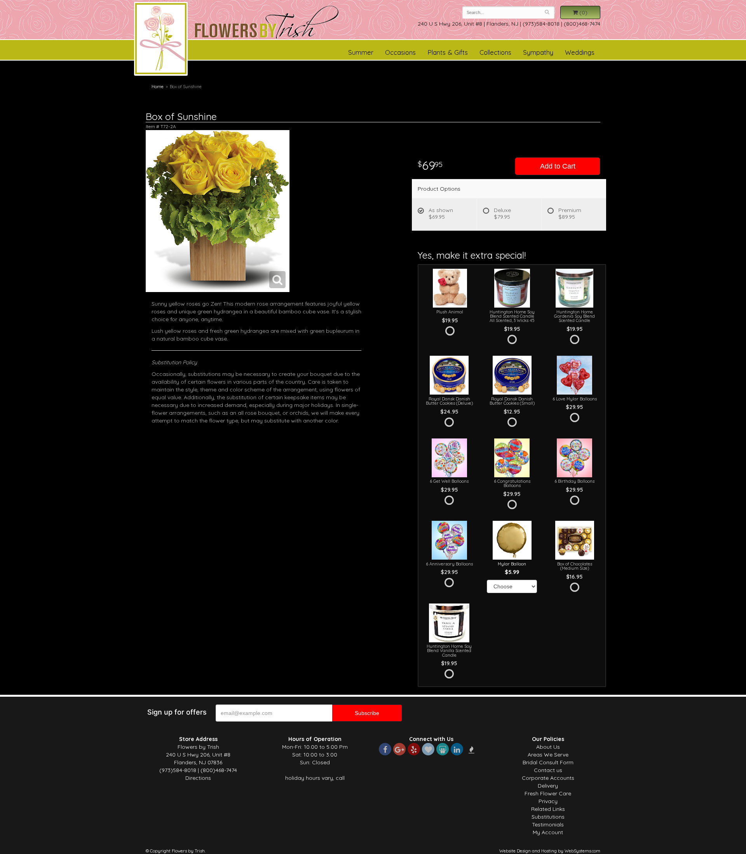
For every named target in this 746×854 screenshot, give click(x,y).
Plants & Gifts (447, 52)
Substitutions (548, 816)
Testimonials (548, 824)
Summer (360, 52)
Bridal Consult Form (548, 762)
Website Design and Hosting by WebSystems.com (549, 851)
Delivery (548, 785)
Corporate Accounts (548, 777)
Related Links (548, 808)
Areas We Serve (548, 754)
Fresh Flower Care (548, 793)
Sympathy (538, 52)
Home (158, 86)
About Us (548, 746)
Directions (198, 777)
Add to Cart (557, 166)
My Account (548, 832)
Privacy (548, 801)
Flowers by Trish (161, 40)
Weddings (579, 52)
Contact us (548, 770)
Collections (495, 52)
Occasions (400, 52)
